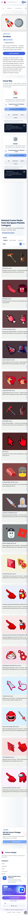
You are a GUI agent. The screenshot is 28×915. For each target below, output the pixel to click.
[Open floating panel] (25, 912)
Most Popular (13, 240)
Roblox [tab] (15, 117)
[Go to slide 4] (7, 903)
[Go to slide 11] (13, 903)
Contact (19, 912)
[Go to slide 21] (22, 903)
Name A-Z (20, 240)
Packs (3, 868)
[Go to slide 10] (12, 903)
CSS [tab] (9, 115)
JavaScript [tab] (15, 115)
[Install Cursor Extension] (23, 2)
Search (3, 874)
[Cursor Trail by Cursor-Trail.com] (14, 890)
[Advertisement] (14, 200)
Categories (4, 866)
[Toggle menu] (2, 2)
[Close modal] (24, 450)
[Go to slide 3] (6, 903)
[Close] (25, 877)
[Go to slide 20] (21, 903)
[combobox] (14, 2)
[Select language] (26, 2)
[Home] (3, 8)
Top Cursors (4, 871)
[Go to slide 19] (20, 903)
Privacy (9, 912)
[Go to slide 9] (11, 903)
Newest (5, 240)
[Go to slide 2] (5, 903)
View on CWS (13, 901)
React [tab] (22, 115)
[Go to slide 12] (14, 903)
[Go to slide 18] (19, 903)
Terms (13, 912)
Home (3, 863)
